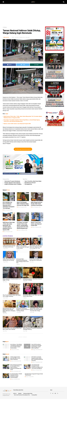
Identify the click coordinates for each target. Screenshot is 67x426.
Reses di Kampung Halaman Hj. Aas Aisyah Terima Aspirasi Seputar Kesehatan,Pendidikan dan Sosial (16, 367)
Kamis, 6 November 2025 (16, 371)
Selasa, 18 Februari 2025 (37, 369)
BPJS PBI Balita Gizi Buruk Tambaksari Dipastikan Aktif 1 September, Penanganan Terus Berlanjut (8, 205)
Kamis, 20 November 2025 (16, 360)
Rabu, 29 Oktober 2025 (15, 379)
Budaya (5, 27)
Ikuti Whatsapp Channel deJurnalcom (23, 149)
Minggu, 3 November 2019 (37, 349)
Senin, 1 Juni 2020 (15, 37)
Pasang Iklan (34, 394)
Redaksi (19, 393)
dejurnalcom (6, 37)
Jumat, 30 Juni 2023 (15, 349)
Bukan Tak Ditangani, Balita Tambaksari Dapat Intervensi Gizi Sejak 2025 (23, 204)
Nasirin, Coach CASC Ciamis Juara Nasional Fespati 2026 (17, 123)
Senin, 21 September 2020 (37, 362)
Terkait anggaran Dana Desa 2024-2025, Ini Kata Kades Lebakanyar (15, 358)
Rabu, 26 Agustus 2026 (7, 209)
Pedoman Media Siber (27, 393)
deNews (5, 199)
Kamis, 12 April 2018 (29, 376)
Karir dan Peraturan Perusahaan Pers (22, 394)
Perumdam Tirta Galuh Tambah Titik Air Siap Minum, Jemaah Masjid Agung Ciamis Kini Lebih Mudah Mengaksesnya (22, 225)
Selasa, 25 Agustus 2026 (22, 230)
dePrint (14, 393)
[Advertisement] (33, 16)
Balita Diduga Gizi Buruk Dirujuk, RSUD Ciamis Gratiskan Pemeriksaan (36, 204)
